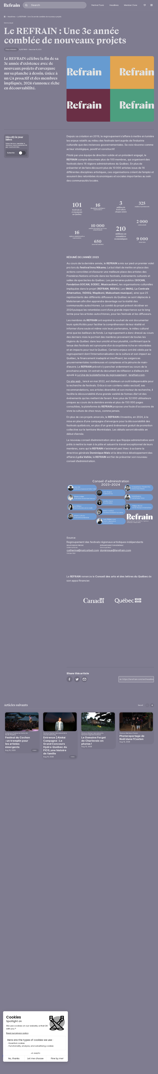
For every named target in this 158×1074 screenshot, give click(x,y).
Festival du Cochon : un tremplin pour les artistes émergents (17, 742)
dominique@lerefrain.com (115, 550)
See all (140, 705)
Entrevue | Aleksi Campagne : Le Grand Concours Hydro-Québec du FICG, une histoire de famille (55, 745)
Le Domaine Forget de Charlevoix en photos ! (93, 740)
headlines (11, 17)
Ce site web (74, 381)
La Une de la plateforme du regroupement (102, 375)
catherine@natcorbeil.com (83, 550)
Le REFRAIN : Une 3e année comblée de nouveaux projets (39, 17)
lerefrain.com (137, 375)
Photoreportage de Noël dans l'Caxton (131, 737)
